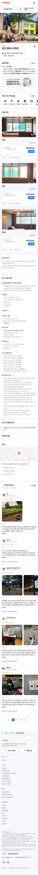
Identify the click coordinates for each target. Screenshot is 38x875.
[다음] (28, 719)
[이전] (9, 719)
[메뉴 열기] (34, 3)
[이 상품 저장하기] (34, 46)
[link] (2, 733)
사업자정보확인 (22, 835)
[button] (19, 127)
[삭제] (20, 9)
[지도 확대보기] (34, 458)
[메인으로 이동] (6, 2)
